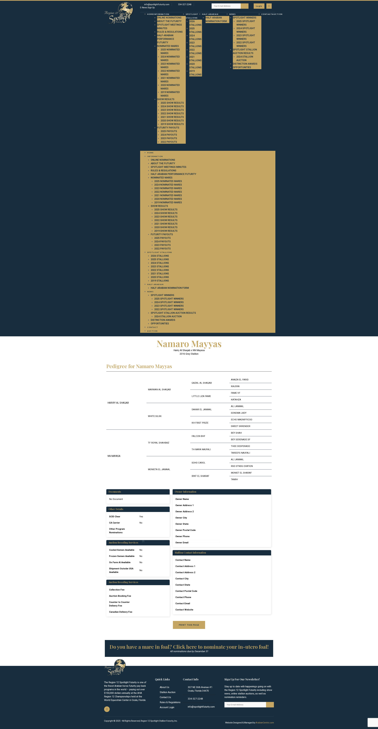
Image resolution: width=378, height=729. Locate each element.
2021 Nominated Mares (168, 195)
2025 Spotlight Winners (245, 23)
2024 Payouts (169, 135)
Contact (266, 14)
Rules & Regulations (170, 32)
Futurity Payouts (168, 128)
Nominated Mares (168, 46)
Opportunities (242, 67)
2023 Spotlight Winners (245, 37)
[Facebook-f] (269, 6)
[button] (207, 149)
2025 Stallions (195, 30)
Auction (277, 14)
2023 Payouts (169, 138)
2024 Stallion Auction (244, 58)
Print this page (189, 625)
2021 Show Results (172, 117)
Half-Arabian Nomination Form (216, 19)
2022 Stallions (195, 51)
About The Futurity (169, 21)
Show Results (165, 99)
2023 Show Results (172, 110)
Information (161, 14)
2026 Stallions (195, 23)
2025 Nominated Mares (168, 181)
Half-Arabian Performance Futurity (165, 39)
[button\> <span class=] (259, 6)
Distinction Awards (245, 64)
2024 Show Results (172, 106)
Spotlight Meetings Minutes (168, 167)
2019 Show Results (172, 124)
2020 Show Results (172, 120)
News (232, 14)
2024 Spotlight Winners (245, 30)
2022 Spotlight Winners (245, 44)
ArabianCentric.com (265, 722)
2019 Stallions (195, 72)
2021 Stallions (195, 58)
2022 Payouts (169, 142)
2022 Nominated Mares (168, 192)
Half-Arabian (210, 14)
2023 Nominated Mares (168, 188)
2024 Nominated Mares (168, 185)
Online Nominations (169, 18)
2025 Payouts (169, 131)
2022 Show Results (172, 113)
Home (150, 14)
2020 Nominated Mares (168, 199)
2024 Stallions (195, 37)
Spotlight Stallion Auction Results (245, 51)
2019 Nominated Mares (168, 202)
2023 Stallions (195, 44)
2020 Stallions (195, 65)
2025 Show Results (172, 103)
